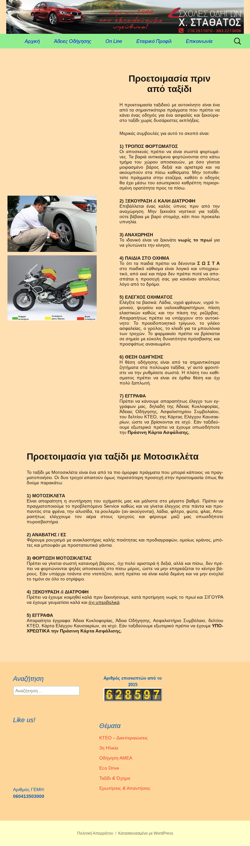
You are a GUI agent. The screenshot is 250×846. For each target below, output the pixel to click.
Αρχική (32, 41)
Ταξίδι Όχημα (114, 778)
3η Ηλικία (108, 747)
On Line (113, 41)
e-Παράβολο (12, 3)
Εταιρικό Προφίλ (154, 41)
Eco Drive (109, 768)
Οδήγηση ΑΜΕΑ (115, 758)
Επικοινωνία (199, 41)
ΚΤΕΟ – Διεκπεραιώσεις (123, 737)
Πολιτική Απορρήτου (95, 833)
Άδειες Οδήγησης (72, 41)
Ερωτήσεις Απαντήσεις (124, 788)
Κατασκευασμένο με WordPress (145, 833)
